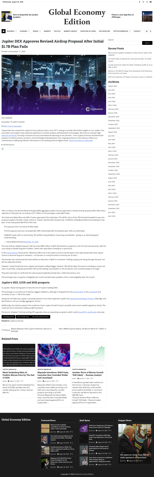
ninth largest (78, 292)
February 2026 (113, 109)
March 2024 (112, 193)
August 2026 (112, 86)
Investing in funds (88, 31)
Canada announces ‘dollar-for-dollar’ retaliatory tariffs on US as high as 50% (62, 449)
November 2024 (113, 166)
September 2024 (114, 174)
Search (111, 40)
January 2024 (112, 201)
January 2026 (112, 113)
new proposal (11, 253)
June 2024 (111, 182)
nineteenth (93, 292)
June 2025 (111, 140)
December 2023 (113, 205)
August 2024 (112, 178)
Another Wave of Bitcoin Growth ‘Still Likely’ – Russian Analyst (87, 373)
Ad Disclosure (8, 145)
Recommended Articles (40, 317)
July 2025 (111, 136)
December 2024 (113, 163)
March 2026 (112, 105)
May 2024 (111, 186)
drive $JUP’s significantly (87, 312)
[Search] (150, 31)
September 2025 (114, 128)
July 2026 (111, 90)
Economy (23, 31)
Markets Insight (70, 31)
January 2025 (112, 159)
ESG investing (104, 31)
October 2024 (113, 170)
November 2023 (113, 209)
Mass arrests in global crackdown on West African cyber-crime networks (60, 427)
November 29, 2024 (30, 242)
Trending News (8, 317)
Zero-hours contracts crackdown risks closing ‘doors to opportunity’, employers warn (100, 459)
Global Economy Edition (77, 16)
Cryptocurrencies (120, 31)
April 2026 (111, 101)
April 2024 (111, 189)
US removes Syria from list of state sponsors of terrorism (134, 456)
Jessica (5, 381)
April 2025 (111, 147)
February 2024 (113, 197)
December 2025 (113, 117)
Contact (137, 31)
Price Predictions (23, 317)
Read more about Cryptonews (81, 140)
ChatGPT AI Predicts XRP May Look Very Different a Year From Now (100, 437)
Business (10, 31)
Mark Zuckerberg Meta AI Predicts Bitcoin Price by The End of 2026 (18, 375)
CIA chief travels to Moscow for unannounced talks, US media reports (61, 438)
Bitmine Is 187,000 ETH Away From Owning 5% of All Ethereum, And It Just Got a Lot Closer (61, 461)
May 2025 (111, 143)
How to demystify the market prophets (25, 15)
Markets (47, 31)
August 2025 (112, 132)
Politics (57, 31)
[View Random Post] (146, 31)
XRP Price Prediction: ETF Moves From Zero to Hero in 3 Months (130, 77)
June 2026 (111, 94)
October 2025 (113, 124)
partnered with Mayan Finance (82, 298)
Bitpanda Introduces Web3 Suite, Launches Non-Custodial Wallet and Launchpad (53, 375)
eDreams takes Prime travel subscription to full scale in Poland (99, 448)
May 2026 (111, 98)
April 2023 (111, 216)
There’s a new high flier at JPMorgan (122, 15)
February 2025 (113, 155)
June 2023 (111, 212)
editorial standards (9, 135)
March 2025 (112, 151)
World (35, 31)
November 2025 (113, 121)
